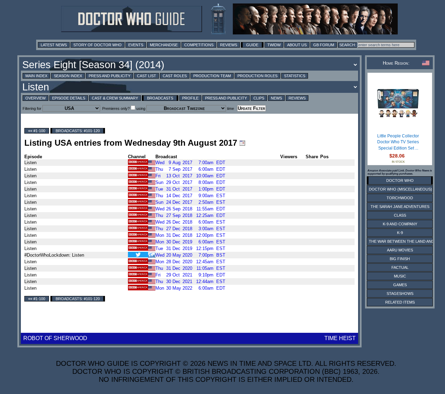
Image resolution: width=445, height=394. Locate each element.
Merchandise (164, 45)
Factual (399, 267)
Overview (35, 98)
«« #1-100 (36, 131)
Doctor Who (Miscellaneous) (400, 189)
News (276, 98)
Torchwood (400, 198)
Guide (252, 45)
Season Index (68, 76)
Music (400, 276)
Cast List (146, 76)
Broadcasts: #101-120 (78, 131)
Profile (190, 98)
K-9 (400, 233)
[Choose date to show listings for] (242, 143)
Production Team (212, 76)
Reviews (228, 45)
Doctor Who (400, 180)
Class (400, 215)
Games (400, 285)
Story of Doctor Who (97, 45)
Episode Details (68, 98)
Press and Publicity (109, 76)
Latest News (54, 45)
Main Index (36, 76)
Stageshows (400, 293)
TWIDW (274, 45)
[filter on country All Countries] (151, 254)
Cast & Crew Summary (115, 98)
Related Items (400, 302)
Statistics (294, 76)
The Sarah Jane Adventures (400, 206)
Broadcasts (160, 98)
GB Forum (323, 45)
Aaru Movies (400, 250)
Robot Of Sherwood (55, 338)
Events (135, 45)
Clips (258, 98)
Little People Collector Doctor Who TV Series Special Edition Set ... (398, 142)
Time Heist (340, 338)
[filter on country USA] (151, 162)
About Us (297, 45)
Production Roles (257, 76)
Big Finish (400, 259)
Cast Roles (175, 76)
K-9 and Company (400, 224)
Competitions (198, 45)
